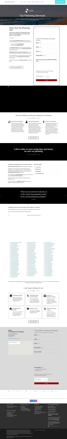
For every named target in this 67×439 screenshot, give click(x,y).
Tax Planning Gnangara (14, 255)
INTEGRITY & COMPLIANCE (24, 404)
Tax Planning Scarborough (32, 273)
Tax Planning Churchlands (31, 253)
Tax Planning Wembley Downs (49, 248)
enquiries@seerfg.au (52, 407)
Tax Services (38, 167)
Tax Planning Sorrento (48, 273)
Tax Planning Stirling (31, 274)
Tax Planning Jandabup (14, 257)
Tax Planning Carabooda (14, 248)
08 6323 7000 (51, 406)
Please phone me (38, 370)
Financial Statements (40, 173)
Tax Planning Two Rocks (31, 244)
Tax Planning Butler (13, 247)
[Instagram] (36, 401)
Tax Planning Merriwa (14, 266)
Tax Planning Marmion (48, 268)
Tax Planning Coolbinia (31, 254)
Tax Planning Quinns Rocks (15, 273)
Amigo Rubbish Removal (44, 281)
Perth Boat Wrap (33, 310)
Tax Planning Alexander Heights (16, 242)
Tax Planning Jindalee (14, 259)
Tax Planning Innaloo (31, 263)
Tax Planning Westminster (49, 244)
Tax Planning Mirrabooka (31, 268)
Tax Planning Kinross (48, 267)
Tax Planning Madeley (14, 262)
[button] (46, 167)
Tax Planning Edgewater (48, 257)
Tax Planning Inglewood (31, 262)
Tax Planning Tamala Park (31, 242)
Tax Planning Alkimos (14, 243)
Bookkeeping (38, 171)
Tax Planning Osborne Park (32, 272)
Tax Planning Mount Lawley (49, 249)
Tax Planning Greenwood (48, 259)
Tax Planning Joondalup (48, 263)
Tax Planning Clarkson (14, 250)
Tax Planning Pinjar (13, 272)
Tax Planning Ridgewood (14, 274)
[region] (33, 15)
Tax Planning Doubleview (31, 256)
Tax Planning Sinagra (14, 275)
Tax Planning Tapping (31, 243)
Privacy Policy (37, 430)
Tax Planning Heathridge (48, 260)
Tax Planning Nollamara (31, 269)
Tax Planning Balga (30, 250)
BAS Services (38, 169)
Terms (41, 430)
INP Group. (51, 424)
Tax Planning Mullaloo (48, 269)
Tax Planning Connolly (48, 253)
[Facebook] (31, 401)
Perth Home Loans (16, 311)
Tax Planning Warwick (48, 274)
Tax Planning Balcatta (31, 249)
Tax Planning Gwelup (31, 259)
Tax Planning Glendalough (31, 257)
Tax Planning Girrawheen (14, 254)
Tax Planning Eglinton (14, 253)
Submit (46, 80)
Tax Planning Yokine (47, 247)
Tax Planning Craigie (48, 254)
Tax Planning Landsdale (14, 261)
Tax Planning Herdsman (31, 261)
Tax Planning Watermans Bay (49, 243)
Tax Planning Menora (31, 267)
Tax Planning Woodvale (48, 275)
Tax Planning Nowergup (14, 269)
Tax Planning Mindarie (14, 267)
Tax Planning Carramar (14, 249)
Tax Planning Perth (13, 276)
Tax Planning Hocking (14, 256)
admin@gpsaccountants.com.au (13, 338)
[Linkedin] (33, 401)
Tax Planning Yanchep (31, 248)
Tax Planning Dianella (31, 255)
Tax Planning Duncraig (48, 256)
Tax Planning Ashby (13, 244)
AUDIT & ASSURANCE (10, 404)
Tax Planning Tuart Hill (48, 242)
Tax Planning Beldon (48, 250)
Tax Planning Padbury (48, 272)
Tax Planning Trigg (30, 275)
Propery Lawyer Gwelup (51, 298)
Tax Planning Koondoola (14, 260)
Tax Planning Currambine (48, 255)
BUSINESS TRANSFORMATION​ (11, 410)
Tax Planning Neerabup (14, 268)
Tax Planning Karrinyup (31, 266)
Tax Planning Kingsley (48, 266)
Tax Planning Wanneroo (31, 247)
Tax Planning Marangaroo (14, 263)
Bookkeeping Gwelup (16, 297)
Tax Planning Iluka (47, 262)
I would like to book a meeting (40, 369)
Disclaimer (44, 430)
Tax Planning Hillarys (48, 261)
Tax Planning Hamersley (31, 260)
